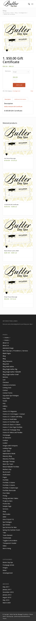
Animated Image (8, 348)
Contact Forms (7, 393)
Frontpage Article (8, 565)
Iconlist (5, 443)
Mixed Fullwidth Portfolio (11, 467)
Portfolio (5, 480)
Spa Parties (6, 525)
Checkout (6, 382)
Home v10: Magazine (10, 411)
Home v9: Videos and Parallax (12, 432)
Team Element (7, 535)
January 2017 (7, 589)
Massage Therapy (9, 461)
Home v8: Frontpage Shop (11, 430)
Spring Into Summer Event (11, 530)
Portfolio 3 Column (9, 485)
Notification (6, 475)
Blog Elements (7, 361)
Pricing (5, 496)
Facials (5, 401)
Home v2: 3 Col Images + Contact (14, 414)
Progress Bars (7, 501)
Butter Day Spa (8, 562)
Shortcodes (6, 514)
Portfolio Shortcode (9, 490)
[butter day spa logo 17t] (15, 4)
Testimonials (7, 538)
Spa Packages (7, 522)
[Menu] (32, 4)
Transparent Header (9, 543)
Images (5, 568)
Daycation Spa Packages (11, 395)
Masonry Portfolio (9, 459)
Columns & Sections (9, 385)
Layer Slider (6, 451)
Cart (4, 380)
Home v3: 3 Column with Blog (12, 417)
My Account (6, 472)
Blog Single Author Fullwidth (12, 372)
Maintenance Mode (9, 453)
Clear (32, 90)
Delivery (8, 71)
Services (5, 509)
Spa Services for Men (10, 527)
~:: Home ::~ (6, 337)
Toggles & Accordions (10, 540)
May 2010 (6, 600)
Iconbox (5, 440)
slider (4, 517)
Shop (4, 11)
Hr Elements (7, 438)
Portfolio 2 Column (9, 482)
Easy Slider (6, 398)
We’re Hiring (7, 548)
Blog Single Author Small (10, 374)
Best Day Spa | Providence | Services (15, 351)
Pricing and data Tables (10, 498)
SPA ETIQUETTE (8, 519)
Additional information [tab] (20, 99)
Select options (19, 167)
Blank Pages (7, 353)
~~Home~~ (6, 340)
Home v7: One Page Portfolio (12, 427)
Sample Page (7, 506)
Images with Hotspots (10, 446)
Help (4, 409)
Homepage (6, 435)
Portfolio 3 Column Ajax (10, 488)
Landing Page (7, 448)
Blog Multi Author (8, 366)
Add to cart (19, 85)
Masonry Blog (7, 456)
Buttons (5, 377)
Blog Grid (6, 364)
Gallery (5, 406)
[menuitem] (28, 4)
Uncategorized (16, 91)
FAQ (4, 403)
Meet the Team (8, 464)
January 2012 (7, 595)
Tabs (4, 533)
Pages (5, 477)
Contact (5, 390)
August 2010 (7, 597)
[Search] (28, 4)
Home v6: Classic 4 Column (11, 424)
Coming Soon (7, 388)
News (5, 570)
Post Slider (6, 493)
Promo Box (6, 504)
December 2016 (8, 592)
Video (4, 546)
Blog (4, 356)
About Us (6, 343)
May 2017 (6, 587)
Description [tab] (8, 99)
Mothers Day (7, 469)
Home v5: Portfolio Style (11, 422)
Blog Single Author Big (10, 369)
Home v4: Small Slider (10, 419)
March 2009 (7, 603)
